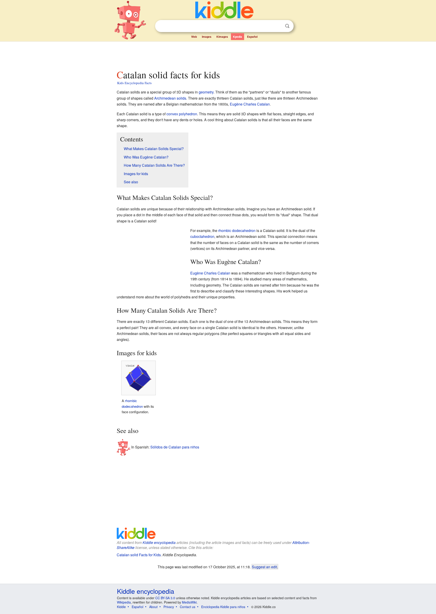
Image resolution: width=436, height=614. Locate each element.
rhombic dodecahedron (236, 230)
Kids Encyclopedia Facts (134, 83)
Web (194, 37)
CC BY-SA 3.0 (165, 598)
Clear (278, 26)
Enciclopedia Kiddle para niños (223, 606)
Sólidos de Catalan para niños (174, 446)
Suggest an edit (264, 566)
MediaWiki (189, 602)
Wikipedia (124, 602)
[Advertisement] (218, 54)
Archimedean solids (170, 98)
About (153, 606)
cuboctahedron (202, 236)
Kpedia (237, 37)
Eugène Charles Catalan (250, 104)
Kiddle (121, 606)
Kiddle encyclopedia (159, 542)
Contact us (187, 606)
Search (287, 26)
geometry (206, 92)
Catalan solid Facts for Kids (139, 554)
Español (252, 37)
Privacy (169, 606)
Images (206, 37)
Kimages (222, 37)
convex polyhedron (181, 113)
